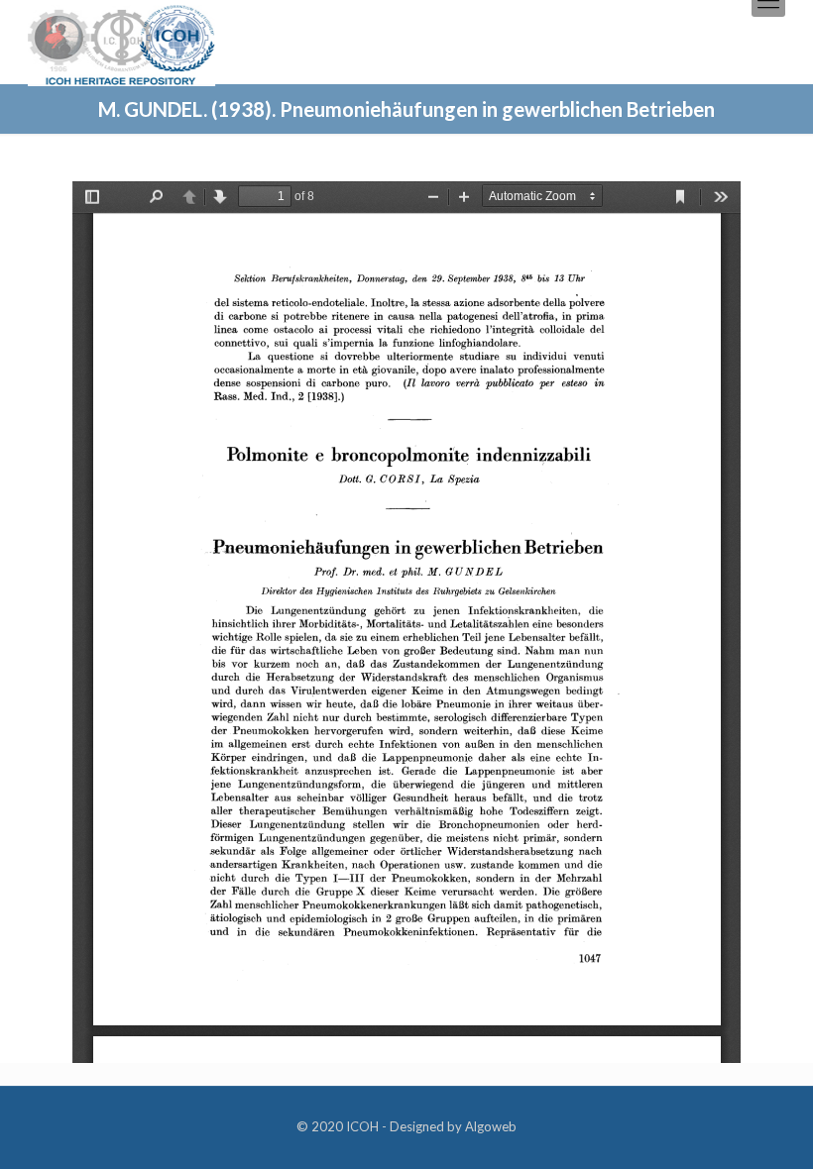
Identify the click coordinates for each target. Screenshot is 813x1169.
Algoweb (491, 1126)
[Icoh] (121, 43)
